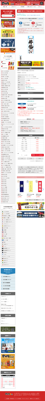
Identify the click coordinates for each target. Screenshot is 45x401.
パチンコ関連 (4, 187)
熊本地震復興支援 (5, 194)
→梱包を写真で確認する (29, 87)
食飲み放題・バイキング (6, 83)
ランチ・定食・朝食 (5, 96)
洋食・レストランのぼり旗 (7, 102)
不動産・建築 (4, 137)
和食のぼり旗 (4, 98)
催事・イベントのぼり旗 (6, 122)
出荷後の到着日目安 (30, 101)
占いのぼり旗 (4, 176)
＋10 (31, 158)
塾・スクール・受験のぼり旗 (7, 163)
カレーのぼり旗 (5, 78)
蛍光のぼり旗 (4, 189)
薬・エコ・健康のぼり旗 (6, 167)
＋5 (22, 158)
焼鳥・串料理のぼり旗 (6, 85)
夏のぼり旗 (4, 181)
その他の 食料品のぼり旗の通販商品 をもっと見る (34, 199)
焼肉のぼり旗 (4, 80)
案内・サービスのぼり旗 (6, 172)
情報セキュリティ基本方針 (34, 398)
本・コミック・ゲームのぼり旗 (7, 152)
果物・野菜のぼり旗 (5, 105)
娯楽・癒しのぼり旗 (5, 147)
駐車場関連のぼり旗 (5, 139)
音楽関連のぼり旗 (5, 154)
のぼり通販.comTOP (20, 14)
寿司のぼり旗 (4, 91)
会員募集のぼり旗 (5, 136)
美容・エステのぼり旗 (6, 158)
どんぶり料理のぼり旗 (6, 100)
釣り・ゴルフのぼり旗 (6, 150)
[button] (43, 189)
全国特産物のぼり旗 (5, 118)
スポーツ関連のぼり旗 (6, 148)
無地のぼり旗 (4, 190)
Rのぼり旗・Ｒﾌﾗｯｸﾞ (5, 198)
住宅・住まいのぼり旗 (6, 141)
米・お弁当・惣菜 (5, 103)
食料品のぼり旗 (5, 107)
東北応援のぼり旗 (5, 199)
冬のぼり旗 (4, 185)
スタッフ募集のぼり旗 (6, 132)
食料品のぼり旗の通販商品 (21, 15)
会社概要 (7, 398)
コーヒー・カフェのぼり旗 (7, 109)
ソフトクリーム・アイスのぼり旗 (8, 113)
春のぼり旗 (4, 179)
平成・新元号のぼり (5, 196)
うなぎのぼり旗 (5, 93)
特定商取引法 (12, 398)
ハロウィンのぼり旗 (5, 178)
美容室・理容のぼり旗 (6, 156)
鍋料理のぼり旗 (5, 87)
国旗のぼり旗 (4, 192)
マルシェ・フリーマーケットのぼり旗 (7, 125)
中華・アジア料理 (5, 76)
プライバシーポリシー (25, 398)
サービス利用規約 (18, 398)
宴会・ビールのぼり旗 (6, 82)
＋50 (39, 158)
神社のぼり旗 (4, 174)
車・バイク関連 (5, 134)
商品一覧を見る (8, 59)
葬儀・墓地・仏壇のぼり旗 (7, 169)
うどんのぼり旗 (5, 72)
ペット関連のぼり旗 (5, 161)
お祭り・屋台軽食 (5, 116)
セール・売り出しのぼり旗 (7, 127)
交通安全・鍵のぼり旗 (6, 170)
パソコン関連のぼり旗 (6, 165)
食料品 (19, 95)
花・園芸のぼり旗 (5, 120)
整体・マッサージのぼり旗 (7, 159)
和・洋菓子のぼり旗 (5, 111)
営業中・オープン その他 (6, 130)
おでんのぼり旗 (5, 89)
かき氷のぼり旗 (5, 114)
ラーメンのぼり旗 (5, 71)
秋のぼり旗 (4, 183)
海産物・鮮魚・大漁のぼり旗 (7, 94)
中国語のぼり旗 (5, 201)
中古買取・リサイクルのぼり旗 (7, 145)
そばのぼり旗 (4, 74)
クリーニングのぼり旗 (6, 143)
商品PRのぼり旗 (5, 128)
